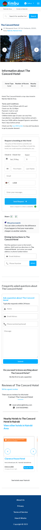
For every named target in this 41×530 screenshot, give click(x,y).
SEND (33, 263)
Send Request (18, 201)
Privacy (20, 506)
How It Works (20, 518)
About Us (20, 500)
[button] (33, 451)
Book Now (28, 467)
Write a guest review (10, 389)
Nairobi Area (17, 31)
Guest (27, 155)
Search (33, 16)
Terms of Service (20, 512)
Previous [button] (4, 50)
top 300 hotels (17, 126)
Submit (20, 361)
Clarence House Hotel (15, 458)
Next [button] (36, 50)
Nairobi (9, 31)
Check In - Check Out (12, 155)
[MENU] (38, 3)
